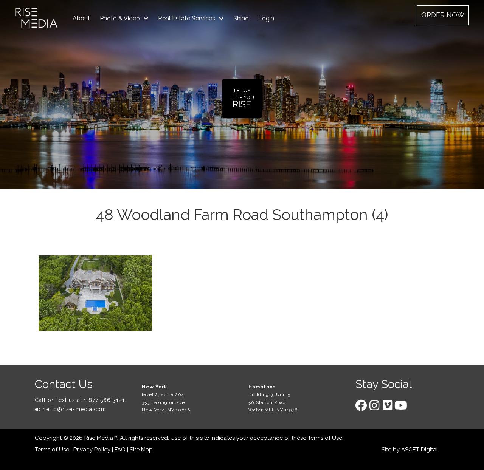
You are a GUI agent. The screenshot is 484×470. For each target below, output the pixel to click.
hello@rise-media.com (74, 409)
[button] (443, 15)
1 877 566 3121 (104, 400)
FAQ (120, 449)
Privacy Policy (91, 449)
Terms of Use (325, 437)
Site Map (141, 449)
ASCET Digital (419, 449)
